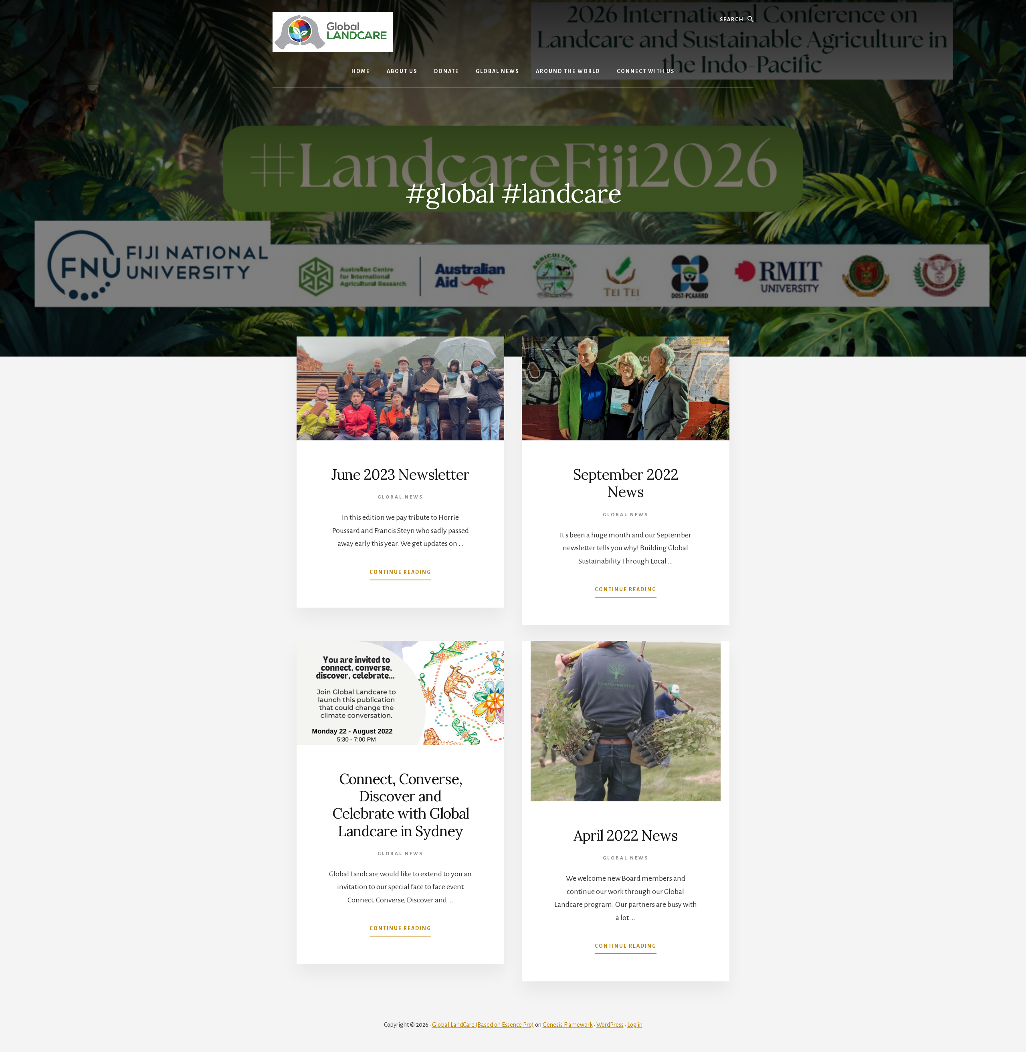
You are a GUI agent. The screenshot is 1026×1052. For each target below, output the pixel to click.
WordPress (610, 1025)
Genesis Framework (568, 1025)
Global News (400, 497)
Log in (634, 1025)
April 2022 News (626, 835)
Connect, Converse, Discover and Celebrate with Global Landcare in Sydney (400, 805)
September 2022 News (625, 483)
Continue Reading (400, 574)
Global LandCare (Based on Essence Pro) (483, 1025)
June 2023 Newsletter (400, 474)
